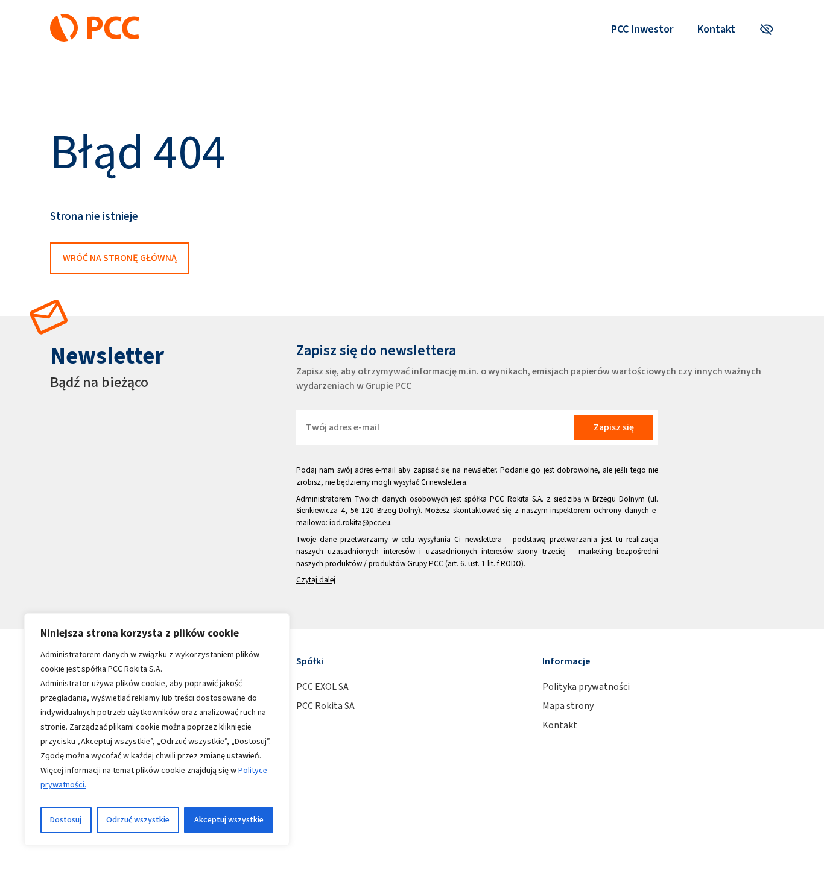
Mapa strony (568, 705)
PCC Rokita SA (325, 705)
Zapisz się (614, 427)
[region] (157, 729)
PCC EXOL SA (322, 686)
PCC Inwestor (642, 29)
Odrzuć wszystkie (138, 819)
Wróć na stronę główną (120, 257)
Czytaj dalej (315, 580)
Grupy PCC (425, 563)
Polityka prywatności (586, 686)
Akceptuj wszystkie (229, 819)
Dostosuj (65, 819)
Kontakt (716, 29)
